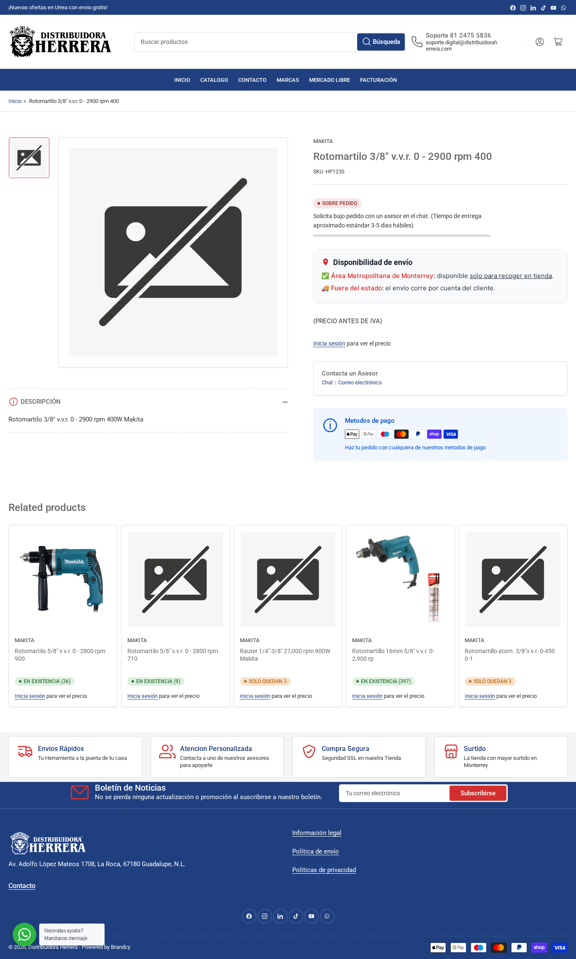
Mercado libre (329, 80)
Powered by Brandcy (106, 947)
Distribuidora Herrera (53, 947)
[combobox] (270, 42)
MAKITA (323, 141)
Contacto (252, 80)
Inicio (182, 80)
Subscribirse (477, 793)
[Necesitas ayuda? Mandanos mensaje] (24, 934)
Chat (328, 382)
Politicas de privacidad (324, 870)
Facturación (378, 80)
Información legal (317, 833)
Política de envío (315, 851)
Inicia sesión (329, 343)
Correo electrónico (360, 382)
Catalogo (214, 80)
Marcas (288, 80)
